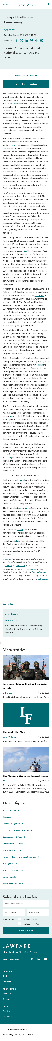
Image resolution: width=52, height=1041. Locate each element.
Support (6, 999)
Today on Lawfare (30, 919)
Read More (10, 620)
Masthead (7, 1016)
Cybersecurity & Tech (13, 837)
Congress (8, 817)
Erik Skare (7, 693)
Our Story (7, 1011)
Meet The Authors (24, 75)
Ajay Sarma (10, 29)
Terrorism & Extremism (14, 883)
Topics (6, 976)
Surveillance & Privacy (13, 877)
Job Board (7, 993)
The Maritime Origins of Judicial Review (26, 776)
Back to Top (8, 604)
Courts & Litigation (12, 824)
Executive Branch (11, 850)
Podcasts (7, 981)
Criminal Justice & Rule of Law (17, 830)
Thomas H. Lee (9, 781)
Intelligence (9, 863)
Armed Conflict (10, 810)
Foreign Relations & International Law (20, 857)
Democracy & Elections (14, 843)
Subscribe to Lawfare (26, 84)
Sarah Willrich (9, 737)
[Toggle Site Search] (47, 4)
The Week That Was (14, 732)
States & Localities (12, 870)
